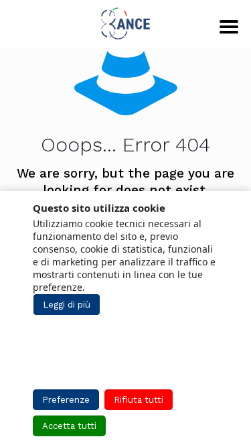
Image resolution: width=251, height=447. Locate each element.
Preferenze (66, 400)
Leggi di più (66, 305)
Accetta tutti (69, 426)
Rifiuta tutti (138, 400)
